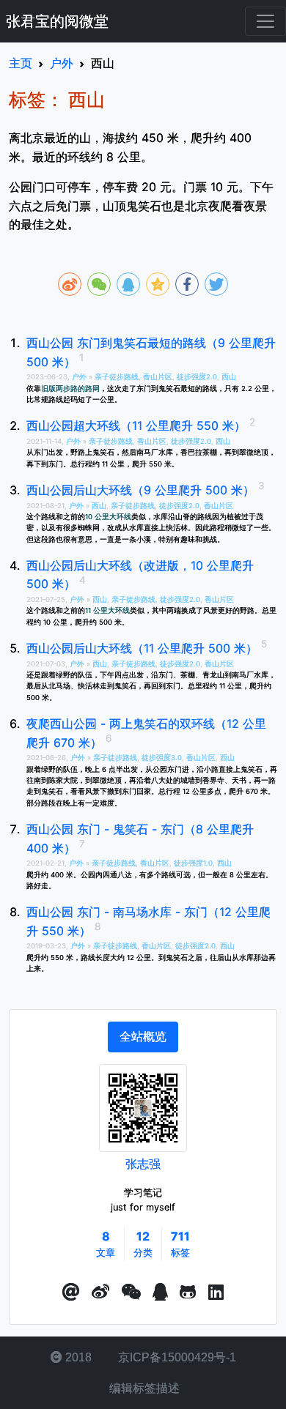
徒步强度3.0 (162, 758)
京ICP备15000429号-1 (175, 1357)
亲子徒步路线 (117, 377)
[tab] (143, 1037)
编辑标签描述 (143, 1388)
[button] (71, 1292)
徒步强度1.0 (193, 863)
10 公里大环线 (108, 517)
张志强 (143, 1163)
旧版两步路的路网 (70, 388)
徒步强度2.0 (197, 377)
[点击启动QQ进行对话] (160, 1292)
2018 (77, 1357)
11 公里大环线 (107, 610)
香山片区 (157, 377)
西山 (228, 377)
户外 (80, 377)
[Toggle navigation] (265, 21)
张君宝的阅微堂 (57, 21)
